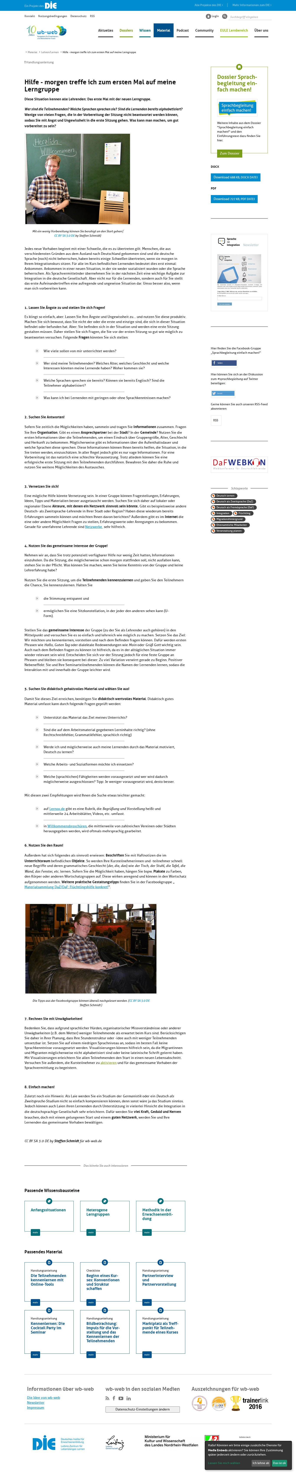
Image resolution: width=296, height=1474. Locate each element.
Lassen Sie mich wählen (224, 1463)
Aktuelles (105, 30)
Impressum (35, 1408)
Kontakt (29, 16)
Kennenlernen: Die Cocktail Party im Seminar (48, 1327)
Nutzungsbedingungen (52, 16)
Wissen (145, 30)
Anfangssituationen (48, 1209)
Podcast (183, 30)
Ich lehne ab (261, 1463)
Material (163, 30)
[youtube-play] (121, 1399)
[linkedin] (129, 1399)
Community (204, 30)
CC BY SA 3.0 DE (64, 236)
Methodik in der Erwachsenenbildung (157, 1213)
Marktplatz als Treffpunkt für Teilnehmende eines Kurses (160, 1327)
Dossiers (126, 30)
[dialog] (248, 1455)
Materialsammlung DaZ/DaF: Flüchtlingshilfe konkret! (66, 887)
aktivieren (109, 1063)
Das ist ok (279, 1463)
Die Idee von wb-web (43, 1398)
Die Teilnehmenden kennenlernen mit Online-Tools (48, 1279)
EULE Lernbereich (234, 30)
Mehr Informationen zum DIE (251, 5)
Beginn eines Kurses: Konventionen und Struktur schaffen (103, 1281)
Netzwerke (94, 527)
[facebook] (113, 1399)
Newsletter (35, 1403)
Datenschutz (78, 16)
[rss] (107, 1399)
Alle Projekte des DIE (208, 5)
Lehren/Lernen (50, 52)
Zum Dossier (229, 153)
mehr (35, 1232)
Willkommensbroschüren (67, 826)
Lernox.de (57, 809)
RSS (92, 16)
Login (215, 16)
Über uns (261, 30)
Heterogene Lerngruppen (98, 1211)
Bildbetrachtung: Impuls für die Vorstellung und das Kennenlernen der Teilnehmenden (103, 1331)
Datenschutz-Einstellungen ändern (142, 1409)
